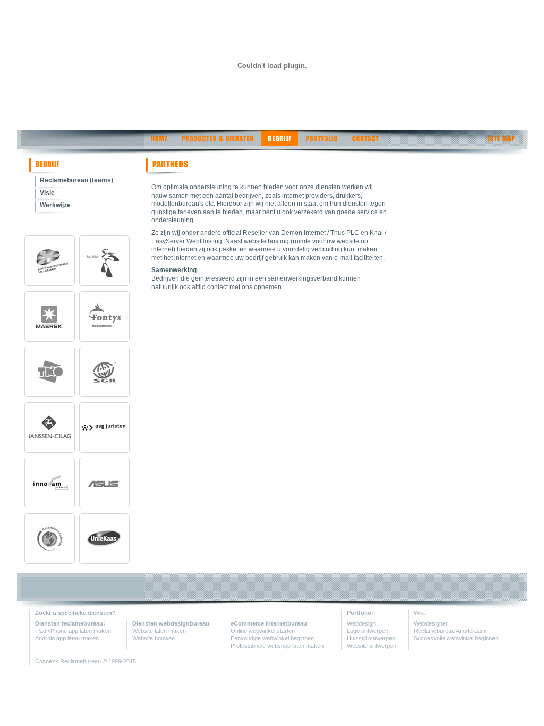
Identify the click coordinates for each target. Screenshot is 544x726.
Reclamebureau (81, 661)
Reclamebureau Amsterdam (450, 631)
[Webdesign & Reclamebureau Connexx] (95, 142)
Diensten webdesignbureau (170, 623)
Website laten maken (159, 631)
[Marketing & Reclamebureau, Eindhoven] (46, 174)
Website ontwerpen (371, 646)
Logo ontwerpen (367, 631)
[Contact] (366, 142)
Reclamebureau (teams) (76, 180)
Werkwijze (55, 205)
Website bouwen (153, 638)
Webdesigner (431, 623)
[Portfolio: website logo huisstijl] (321, 142)
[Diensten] (217, 142)
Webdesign (361, 623)
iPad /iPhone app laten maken (73, 631)
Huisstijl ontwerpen (371, 638)
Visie (47, 193)
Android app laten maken (67, 638)
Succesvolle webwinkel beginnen (456, 638)
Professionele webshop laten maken (277, 646)
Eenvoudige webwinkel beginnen (272, 638)
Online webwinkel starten (263, 631)
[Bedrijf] (279, 142)
